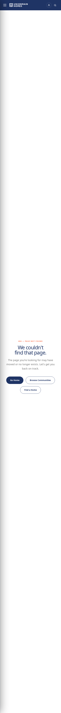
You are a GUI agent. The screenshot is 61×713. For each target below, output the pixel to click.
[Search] (55, 5)
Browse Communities (40, 380)
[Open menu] (5, 5)
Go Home (14, 380)
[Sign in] (48, 5)
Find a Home (30, 390)
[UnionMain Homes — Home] (18, 5)
